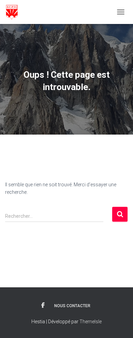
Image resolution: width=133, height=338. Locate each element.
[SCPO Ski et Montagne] (14, 12)
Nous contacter (72, 305)
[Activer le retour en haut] (119, 324)
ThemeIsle (90, 321)
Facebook (43, 305)
